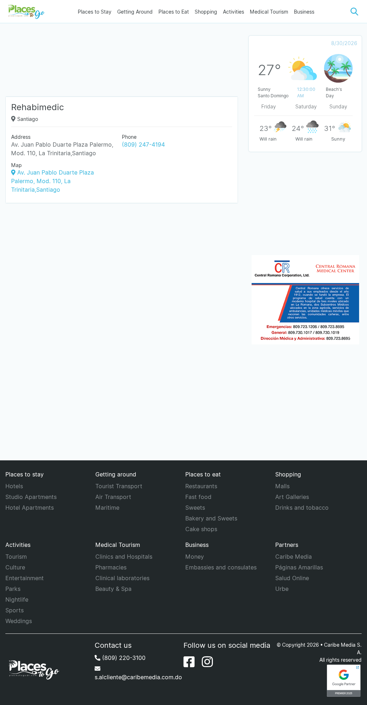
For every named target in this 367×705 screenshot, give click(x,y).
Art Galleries (292, 496)
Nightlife (16, 599)
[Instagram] (207, 661)
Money (194, 556)
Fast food (198, 496)
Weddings (18, 621)
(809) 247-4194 (143, 144)
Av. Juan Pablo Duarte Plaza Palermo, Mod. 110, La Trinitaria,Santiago (52, 181)
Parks (12, 588)
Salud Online (292, 578)
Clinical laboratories (122, 578)
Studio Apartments (31, 496)
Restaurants (201, 486)
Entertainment (24, 578)
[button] (354, 11)
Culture (15, 567)
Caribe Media (293, 556)
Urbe (282, 588)
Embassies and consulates (221, 567)
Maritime (107, 507)
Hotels (14, 486)
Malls (282, 486)
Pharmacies (111, 567)
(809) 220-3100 (123, 657)
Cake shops (201, 529)
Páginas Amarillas (299, 567)
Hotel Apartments (29, 507)
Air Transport (113, 496)
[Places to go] (25, 11)
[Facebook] (189, 661)
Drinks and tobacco (302, 507)
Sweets (195, 507)
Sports (14, 610)
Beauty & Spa (113, 588)
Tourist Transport (118, 486)
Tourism (16, 556)
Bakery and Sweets (211, 518)
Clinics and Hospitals (123, 556)
